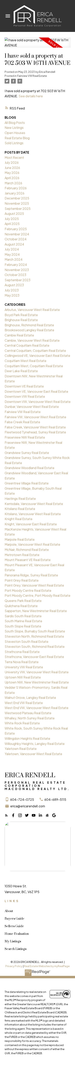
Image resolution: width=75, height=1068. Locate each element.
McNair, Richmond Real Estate (27, 549)
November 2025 (17, 203)
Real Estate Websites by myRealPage (47, 966)
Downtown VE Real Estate (24, 386)
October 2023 (15, 275)
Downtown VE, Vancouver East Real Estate (36, 391)
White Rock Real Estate (22, 723)
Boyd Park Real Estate (21, 315)
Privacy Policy (13, 966)
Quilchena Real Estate (21, 606)
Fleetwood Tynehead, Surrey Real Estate (35, 432)
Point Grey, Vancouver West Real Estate (34, 585)
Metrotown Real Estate (22, 555)
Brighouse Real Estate (21, 320)
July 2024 (12, 249)
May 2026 (12, 173)
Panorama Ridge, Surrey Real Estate (31, 575)
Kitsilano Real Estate (20, 509)
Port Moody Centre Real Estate (28, 590)
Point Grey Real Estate (22, 580)
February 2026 (16, 188)
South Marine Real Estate (23, 621)
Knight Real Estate (18, 519)
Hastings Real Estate (20, 498)
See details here (31, 96)
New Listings (14, 127)
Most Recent (14, 157)
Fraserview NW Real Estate (25, 437)
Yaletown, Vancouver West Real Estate (33, 754)
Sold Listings (14, 143)
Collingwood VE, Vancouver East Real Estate (37, 355)
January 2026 (14, 193)
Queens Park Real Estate (23, 601)
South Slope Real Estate (23, 626)
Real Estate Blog (17, 138)
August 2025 (14, 213)
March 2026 (13, 183)
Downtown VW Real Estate (25, 396)
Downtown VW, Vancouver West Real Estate (38, 401)
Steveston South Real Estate (26, 641)
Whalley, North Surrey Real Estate (30, 718)
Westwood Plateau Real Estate (28, 713)
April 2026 (12, 178)
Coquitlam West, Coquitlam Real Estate (34, 366)
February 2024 (16, 264)
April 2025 (12, 224)
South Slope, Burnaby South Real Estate (35, 631)
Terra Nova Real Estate (22, 662)
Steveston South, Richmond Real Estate (35, 646)
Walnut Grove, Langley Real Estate (30, 697)
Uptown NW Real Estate (23, 677)
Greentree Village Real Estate (27, 483)
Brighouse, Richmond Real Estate (29, 325)
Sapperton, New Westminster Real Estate (36, 611)
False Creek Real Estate (22, 422)
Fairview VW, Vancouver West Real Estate (35, 417)
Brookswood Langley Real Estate (29, 330)
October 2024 (16, 239)
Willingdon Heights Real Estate (27, 738)
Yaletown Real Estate (21, 749)
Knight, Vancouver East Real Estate (31, 524)
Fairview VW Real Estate (32, 75)
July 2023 (12, 290)
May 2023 (12, 295)
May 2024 (12, 254)
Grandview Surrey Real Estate (27, 453)
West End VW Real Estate (24, 703)
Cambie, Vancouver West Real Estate (32, 340)
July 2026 (12, 162)
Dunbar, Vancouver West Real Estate (32, 406)
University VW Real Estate (24, 667)
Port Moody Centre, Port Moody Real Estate (37, 595)
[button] (6, 815)
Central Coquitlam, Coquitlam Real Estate (35, 350)
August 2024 (14, 244)
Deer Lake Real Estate (21, 371)
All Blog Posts (15, 122)
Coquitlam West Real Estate (25, 361)
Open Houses (15, 133)
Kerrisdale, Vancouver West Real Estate (34, 504)
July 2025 (12, 219)
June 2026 (12, 168)
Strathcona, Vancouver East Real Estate (34, 657)
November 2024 (17, 234)
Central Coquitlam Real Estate (27, 345)
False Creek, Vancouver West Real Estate (35, 427)
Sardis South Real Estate (23, 616)
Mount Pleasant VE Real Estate (28, 560)
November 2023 (17, 270)
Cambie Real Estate (19, 335)
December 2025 (17, 198)
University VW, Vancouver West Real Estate (37, 672)
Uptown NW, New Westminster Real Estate (37, 682)
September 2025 (18, 208)
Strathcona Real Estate (22, 652)
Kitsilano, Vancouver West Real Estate (33, 514)
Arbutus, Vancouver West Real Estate (32, 310)
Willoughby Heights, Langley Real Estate (35, 744)
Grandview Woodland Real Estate (29, 468)
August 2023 (14, 285)
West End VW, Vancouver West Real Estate (36, 708)
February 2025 (16, 229)
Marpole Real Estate (20, 539)
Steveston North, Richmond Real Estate (34, 636)
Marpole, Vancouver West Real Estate (32, 544)
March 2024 (14, 259)
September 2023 (17, 280)
